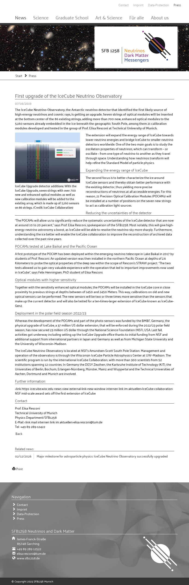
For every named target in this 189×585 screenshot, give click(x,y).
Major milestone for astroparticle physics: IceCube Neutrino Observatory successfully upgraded (102, 456)
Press (177, 5)
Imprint (138, 5)
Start (18, 75)
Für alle (136, 17)
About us (160, 17)
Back (18, 433)
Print (19, 469)
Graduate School (72, 17)
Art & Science (108, 17)
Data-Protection (158, 5)
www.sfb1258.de (28, 558)
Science (41, 17)
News (20, 17)
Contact (123, 5)
